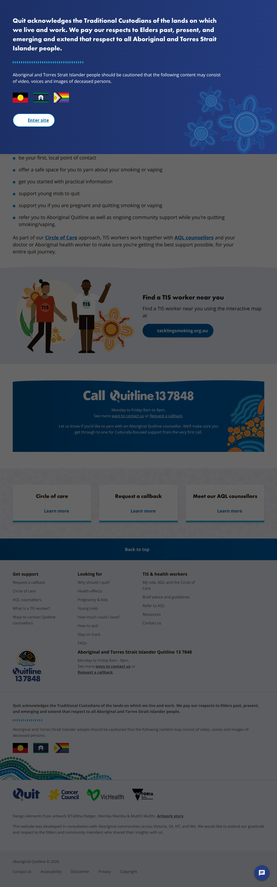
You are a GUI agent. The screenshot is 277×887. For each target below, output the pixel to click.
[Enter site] (34, 120)
